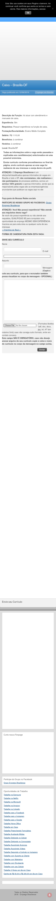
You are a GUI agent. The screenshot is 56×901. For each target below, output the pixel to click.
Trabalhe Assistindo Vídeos (14, 848)
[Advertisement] (28, 51)
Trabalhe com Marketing (13, 859)
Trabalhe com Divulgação (14, 863)
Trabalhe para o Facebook (14, 812)
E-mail (45, 251)
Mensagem (27, 272)
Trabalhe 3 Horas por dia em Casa (17, 870)
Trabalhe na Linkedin (12, 809)
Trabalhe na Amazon (12, 805)
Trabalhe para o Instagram (14, 816)
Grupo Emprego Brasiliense (14, 782)
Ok (28, 12)
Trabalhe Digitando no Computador (17, 841)
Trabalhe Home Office (12, 823)
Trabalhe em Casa (11, 827)
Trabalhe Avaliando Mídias (14, 834)
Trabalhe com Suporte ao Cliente (16, 855)
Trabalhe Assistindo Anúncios (15, 845)
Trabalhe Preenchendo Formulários (17, 830)
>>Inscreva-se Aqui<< (11, 229)
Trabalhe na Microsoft (12, 801)
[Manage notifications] (49, 895)
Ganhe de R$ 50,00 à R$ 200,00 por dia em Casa (23, 873)
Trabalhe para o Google (13, 819)
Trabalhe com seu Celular (14, 866)
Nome (4, 244)
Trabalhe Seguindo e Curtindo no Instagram (21, 852)
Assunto (5, 260)
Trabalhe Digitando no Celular (15, 837)
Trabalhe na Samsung (12, 794)
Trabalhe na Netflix (11, 798)
